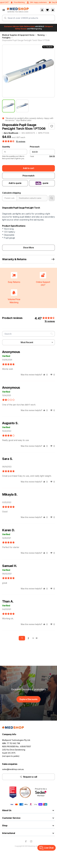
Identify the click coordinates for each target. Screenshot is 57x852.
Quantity (6, 147)
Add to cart (28, 168)
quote (45, 183)
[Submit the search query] (5, 19)
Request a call (30, 776)
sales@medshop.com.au (13, 769)
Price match (28, 175)
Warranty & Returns (14, 259)
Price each (34, 147)
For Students (48, 47)
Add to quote (15, 183)
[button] (8, 141)
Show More (28, 247)
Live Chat (49, 847)
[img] (8, 364)
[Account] (42, 10)
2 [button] (28, 638)
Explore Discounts (29, 699)
